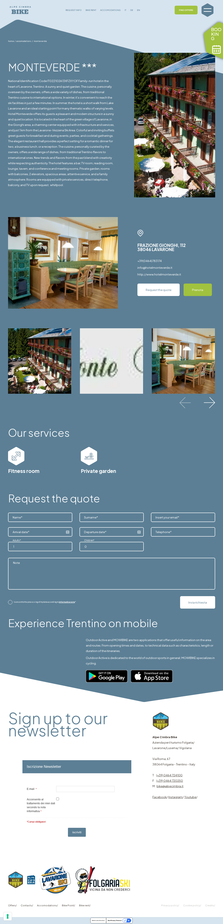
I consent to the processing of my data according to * (45, 602)
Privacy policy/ (170, 905)
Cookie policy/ (192, 905)
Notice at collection (98, 920)
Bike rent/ (85, 905)
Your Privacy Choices (115, 920)
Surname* (91, 517)
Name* (17, 517)
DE (131, 10)
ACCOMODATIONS (110, 10)
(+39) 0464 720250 (169, 780)
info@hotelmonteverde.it (154, 267)
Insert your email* (167, 517)
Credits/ (210, 905)
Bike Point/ (68, 905)
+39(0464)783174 (149, 261)
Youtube (190, 797)
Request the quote (158, 290)
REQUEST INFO (74, 10)
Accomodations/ (47, 905)
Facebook (159, 797)
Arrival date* (21, 532)
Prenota (197, 290)
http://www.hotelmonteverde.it (159, 274)
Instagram (175, 797)
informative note (67, 602)
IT (125, 10)
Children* (89, 540)
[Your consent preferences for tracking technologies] (7, 916)
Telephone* (163, 532)
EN (138, 10)
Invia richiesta (197, 602)
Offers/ (12, 905)
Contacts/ (27, 905)
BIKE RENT (91, 10)
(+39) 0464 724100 (169, 775)
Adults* (17, 540)
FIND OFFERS (186, 10)
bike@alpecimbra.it (170, 786)
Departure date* (95, 532)
